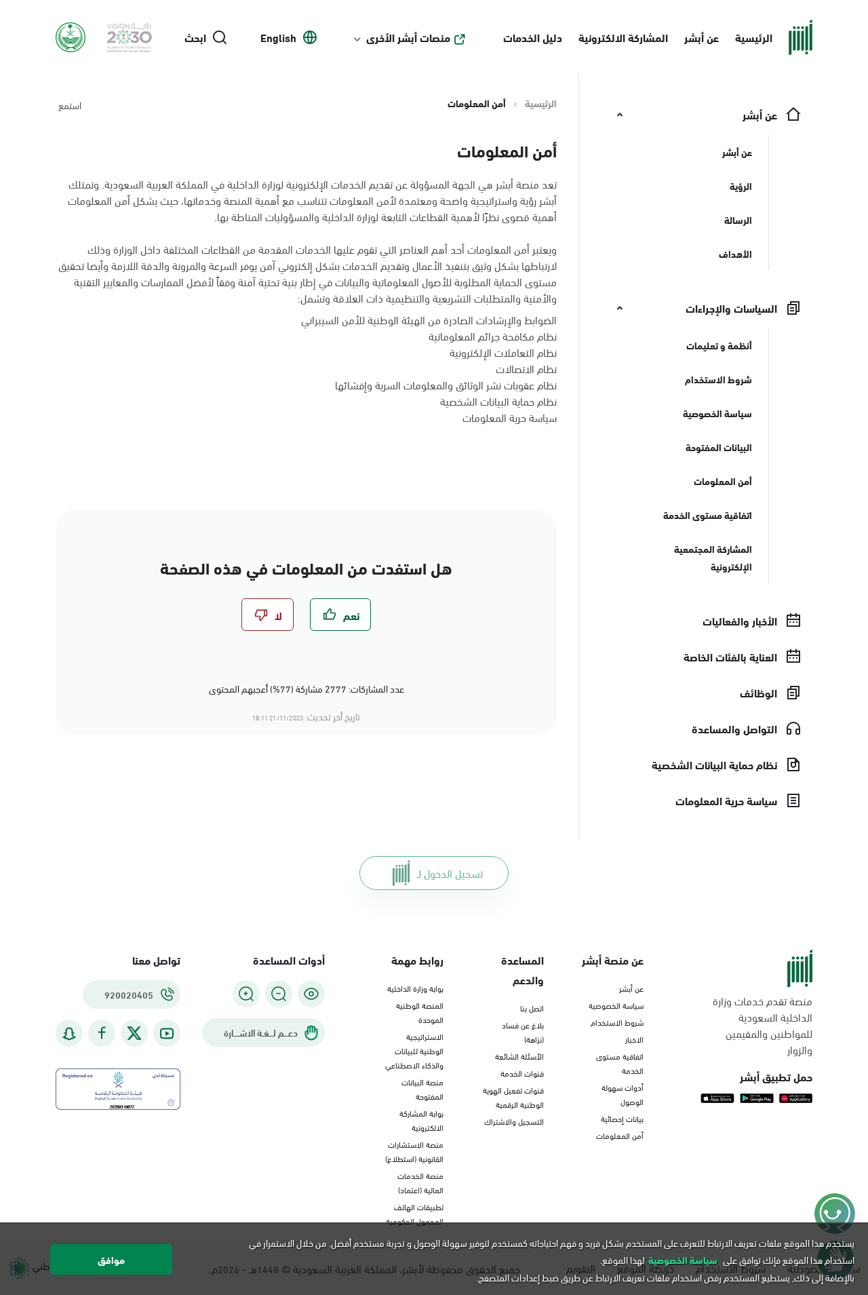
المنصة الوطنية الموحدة (419, 1011)
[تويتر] (134, 1033)
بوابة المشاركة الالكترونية (421, 1119)
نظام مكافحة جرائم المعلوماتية (493, 335)
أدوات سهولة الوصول (622, 1093)
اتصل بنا (532, 1007)
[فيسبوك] (102, 1033)
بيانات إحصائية (622, 1117)
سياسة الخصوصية (616, 1004)
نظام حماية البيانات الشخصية (498, 400)
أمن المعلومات (620, 1134)
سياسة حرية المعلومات (509, 417)
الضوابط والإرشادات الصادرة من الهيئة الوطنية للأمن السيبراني (429, 319)
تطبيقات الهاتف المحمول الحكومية (414, 1213)
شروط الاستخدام (617, 1021)
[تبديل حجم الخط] (279, 994)
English (278, 37)
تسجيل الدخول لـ (450, 873)
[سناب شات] (69, 1033)
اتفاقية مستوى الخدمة (620, 1062)
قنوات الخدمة (522, 1072)
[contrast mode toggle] (311, 994)
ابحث (195, 37)
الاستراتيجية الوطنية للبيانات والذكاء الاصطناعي (414, 1050)
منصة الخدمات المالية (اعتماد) (420, 1182)
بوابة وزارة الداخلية (415, 987)
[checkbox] (340, 614)
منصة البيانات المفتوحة (422, 1088)
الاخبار (634, 1038)
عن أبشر (701, 37)
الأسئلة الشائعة (519, 1055)
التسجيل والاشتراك (514, 1120)
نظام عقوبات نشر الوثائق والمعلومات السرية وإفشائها (446, 384)
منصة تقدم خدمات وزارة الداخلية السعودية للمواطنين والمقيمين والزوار (762, 1025)
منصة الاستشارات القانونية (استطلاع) (414, 1150)
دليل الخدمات (532, 37)
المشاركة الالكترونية (623, 37)
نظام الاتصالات (526, 368)
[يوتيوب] (167, 1033)
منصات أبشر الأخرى (408, 37)
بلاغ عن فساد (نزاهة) (523, 1031)
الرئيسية (753, 37)
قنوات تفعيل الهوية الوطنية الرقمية (513, 1096)
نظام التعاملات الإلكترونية (503, 352)
